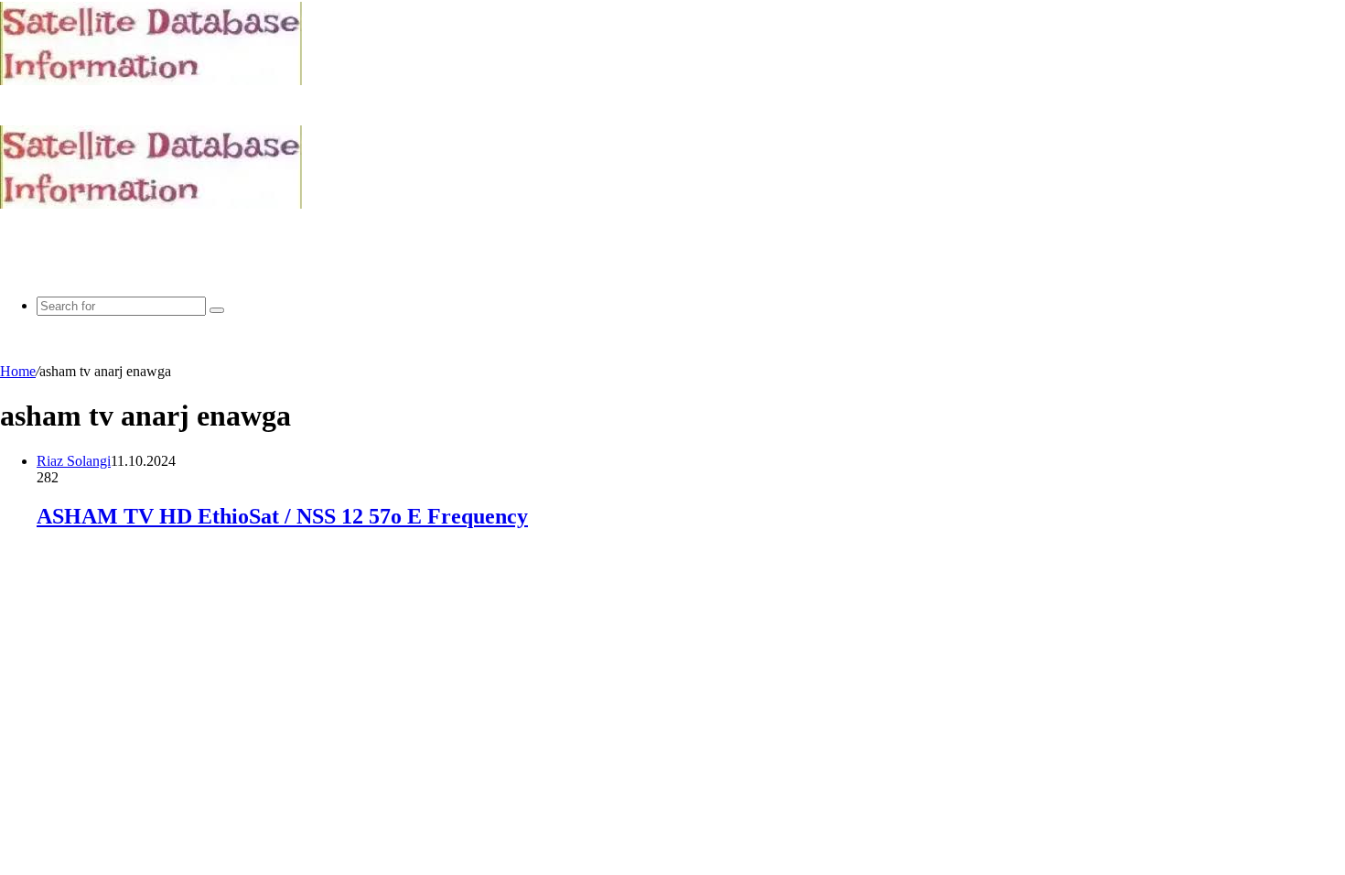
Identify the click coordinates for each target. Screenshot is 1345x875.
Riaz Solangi (74, 461)
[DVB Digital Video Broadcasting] (151, 80)
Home (18, 371)
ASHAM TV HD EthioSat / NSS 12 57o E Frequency (282, 516)
